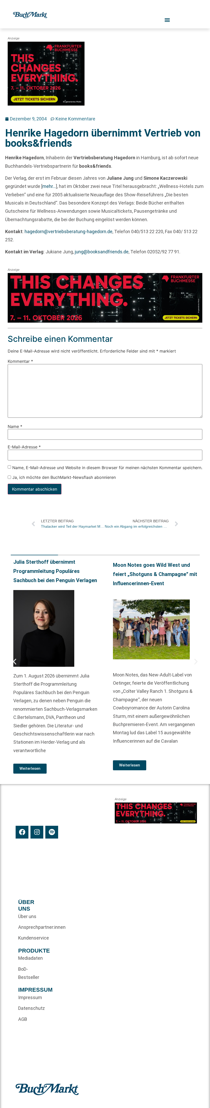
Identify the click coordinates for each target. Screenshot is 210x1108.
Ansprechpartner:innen (27, 927)
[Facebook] (22, 832)
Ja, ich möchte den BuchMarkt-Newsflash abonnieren (63, 477)
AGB (22, 1019)
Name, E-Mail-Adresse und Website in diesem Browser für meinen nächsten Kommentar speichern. (107, 467)
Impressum (27, 997)
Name (15, 426)
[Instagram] (36, 832)
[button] (14, 661)
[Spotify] (51, 832)
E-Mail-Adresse (24, 447)
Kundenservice (27, 938)
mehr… (49, 186)
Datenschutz (27, 1008)
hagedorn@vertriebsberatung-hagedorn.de (68, 231)
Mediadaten (27, 958)
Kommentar (20, 361)
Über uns (27, 916)
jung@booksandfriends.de (102, 251)
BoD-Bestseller (27, 973)
